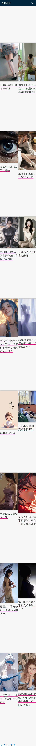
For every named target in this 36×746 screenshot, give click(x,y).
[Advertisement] (18, 25)
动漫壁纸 (6, 3)
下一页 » (13, 745)
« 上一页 (2, 745)
